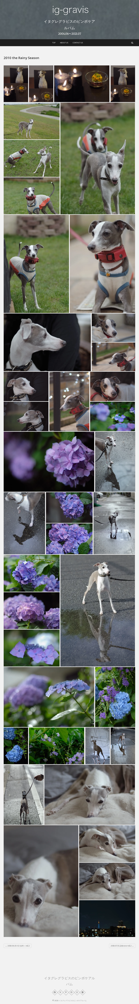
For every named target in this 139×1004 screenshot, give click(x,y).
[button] (16, 83)
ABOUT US (64, 43)
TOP (54, 43)
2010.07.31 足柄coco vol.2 (122, 946)
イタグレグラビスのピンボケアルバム (69, 24)
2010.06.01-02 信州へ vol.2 (17, 946)
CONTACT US (78, 43)
